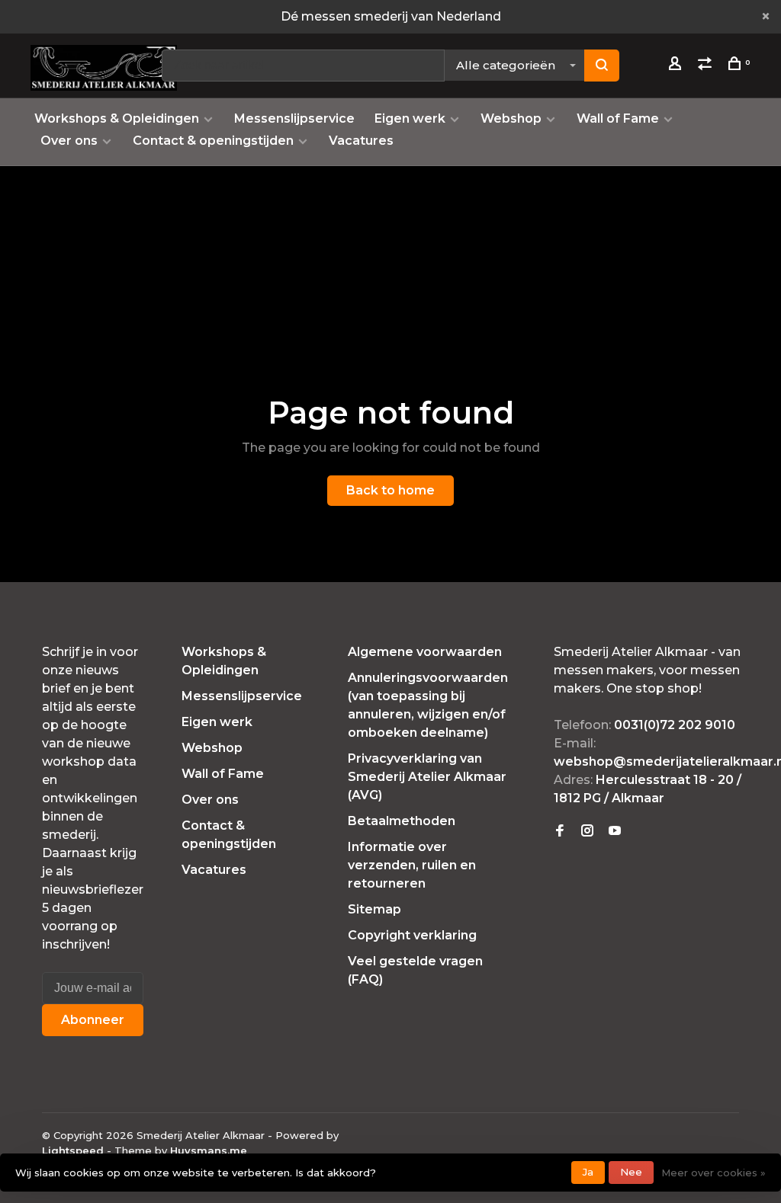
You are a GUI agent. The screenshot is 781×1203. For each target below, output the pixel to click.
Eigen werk (409, 118)
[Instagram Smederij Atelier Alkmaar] (587, 831)
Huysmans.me (208, 1150)
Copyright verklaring (412, 935)
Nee (631, 1172)
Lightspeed (73, 1150)
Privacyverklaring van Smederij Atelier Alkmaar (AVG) (427, 776)
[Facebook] (560, 831)
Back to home (390, 490)
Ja (588, 1172)
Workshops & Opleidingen (116, 118)
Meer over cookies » (713, 1172)
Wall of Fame (618, 118)
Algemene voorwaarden (425, 652)
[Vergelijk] (706, 65)
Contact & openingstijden (213, 140)
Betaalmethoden (401, 821)
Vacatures (361, 140)
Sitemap (374, 909)
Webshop (511, 118)
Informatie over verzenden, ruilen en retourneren (412, 865)
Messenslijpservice (294, 118)
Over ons (69, 140)
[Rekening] (677, 65)
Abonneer (92, 1020)
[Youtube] (615, 831)
